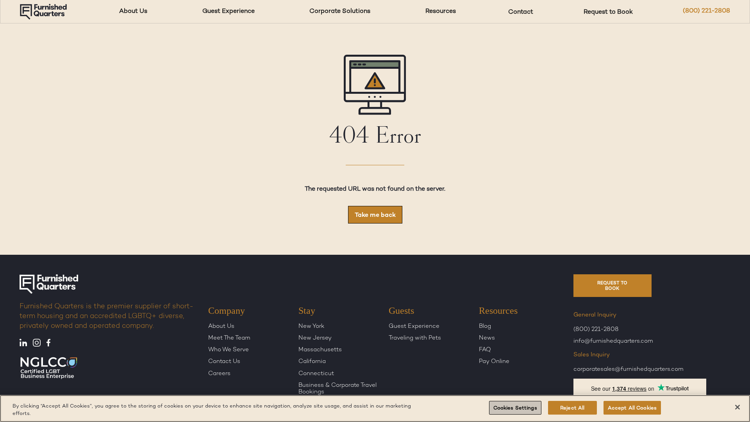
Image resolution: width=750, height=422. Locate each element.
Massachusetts (320, 350)
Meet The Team (229, 338)
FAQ (485, 350)
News (487, 338)
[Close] (737, 407)
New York (311, 326)
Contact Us (224, 362)
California (312, 362)
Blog (485, 326)
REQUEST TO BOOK (612, 286)
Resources (440, 11)
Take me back (375, 215)
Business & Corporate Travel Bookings (337, 389)
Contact (520, 11)
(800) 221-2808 (706, 11)
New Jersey (315, 338)
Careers (219, 373)
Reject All (572, 408)
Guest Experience (228, 11)
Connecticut (316, 373)
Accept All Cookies (632, 408)
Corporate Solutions (339, 11)
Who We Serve (228, 350)
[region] (375, 408)
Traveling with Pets (415, 338)
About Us (133, 11)
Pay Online (494, 362)
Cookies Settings (515, 408)
